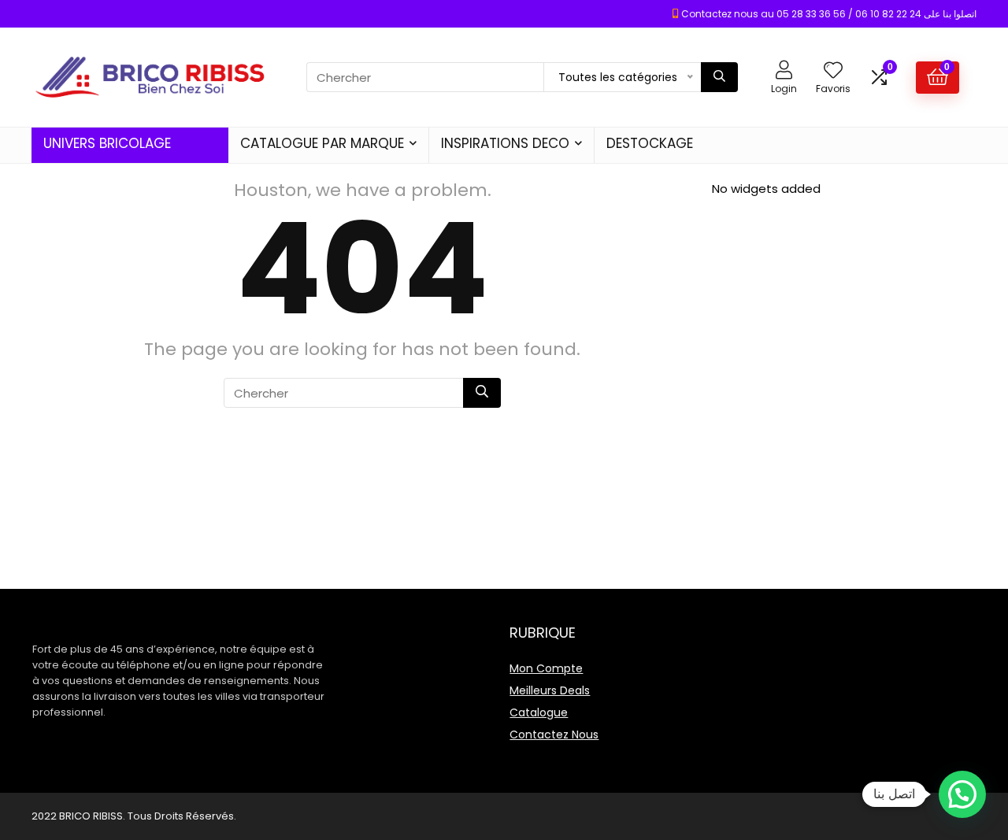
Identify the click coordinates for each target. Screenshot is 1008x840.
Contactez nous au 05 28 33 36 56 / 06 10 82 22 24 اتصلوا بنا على (828, 13)
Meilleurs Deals (550, 690)
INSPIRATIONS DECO (505, 143)
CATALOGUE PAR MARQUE (322, 143)
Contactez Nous (554, 734)
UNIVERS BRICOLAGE (107, 143)
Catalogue (539, 712)
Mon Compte (546, 668)
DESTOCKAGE (649, 143)
